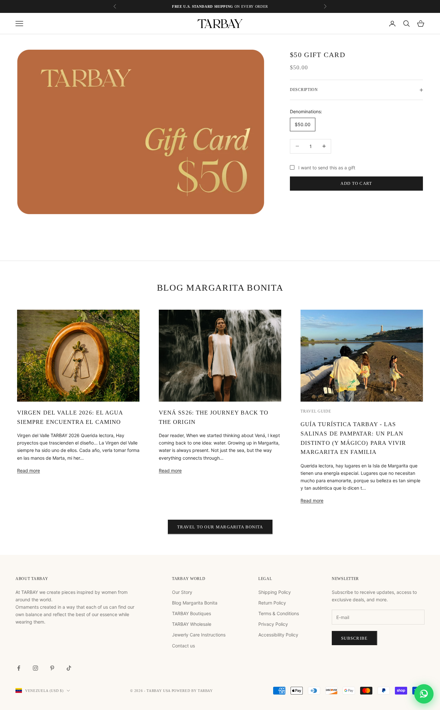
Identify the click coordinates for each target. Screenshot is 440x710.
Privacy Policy (273, 624)
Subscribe (354, 638)
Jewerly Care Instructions (198, 634)
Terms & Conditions (278, 613)
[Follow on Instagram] (35, 668)
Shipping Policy (274, 592)
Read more (28, 470)
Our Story (182, 592)
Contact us (183, 645)
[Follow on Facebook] (18, 668)
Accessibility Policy (278, 634)
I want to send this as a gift (326, 167)
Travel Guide (316, 411)
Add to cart (356, 183)
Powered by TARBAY (192, 691)
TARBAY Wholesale (191, 624)
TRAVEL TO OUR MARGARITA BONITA (220, 527)
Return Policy (272, 602)
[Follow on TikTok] (69, 668)
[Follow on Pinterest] (52, 668)
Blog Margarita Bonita (194, 602)
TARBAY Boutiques (191, 613)
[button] (424, 694)
